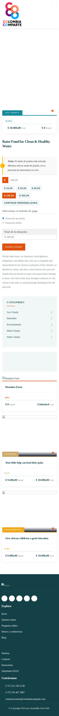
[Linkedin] (27, 598)
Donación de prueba (15, 218)
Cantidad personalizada (20, 203)
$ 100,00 (9, 195)
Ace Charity (12, 113)
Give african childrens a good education (26, 538)
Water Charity (13, 337)
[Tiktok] (19, 598)
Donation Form (13, 387)
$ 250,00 (24, 195)
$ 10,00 (8, 188)
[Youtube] (34, 598)
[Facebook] (4, 598)
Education (11, 318)
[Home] (6, 585)
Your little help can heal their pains (24, 462)
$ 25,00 (22, 188)
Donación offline (13, 223)
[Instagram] (12, 598)
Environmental (14, 324)
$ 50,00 (36, 188)
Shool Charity (13, 330)
